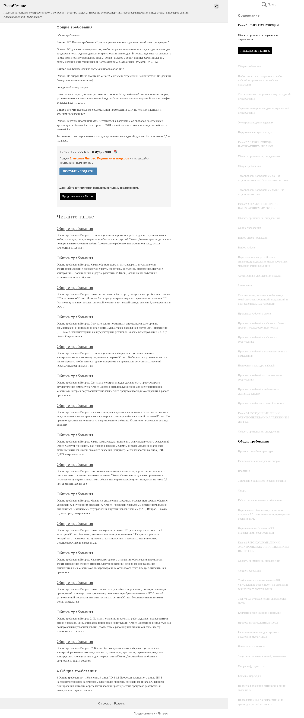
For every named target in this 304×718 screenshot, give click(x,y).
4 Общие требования (77, 671)
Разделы (119, 703)
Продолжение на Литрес (255, 50)
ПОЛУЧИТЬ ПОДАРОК (78, 171)
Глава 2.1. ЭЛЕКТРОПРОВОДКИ (258, 25)
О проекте (104, 703)
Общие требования (75, 228)
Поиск (268, 4)
